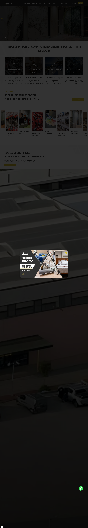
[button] (66, 253)
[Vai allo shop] (44, 264)
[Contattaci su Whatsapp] (81, 488)
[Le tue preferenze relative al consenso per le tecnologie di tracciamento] (2, 527)
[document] (44, 264)
